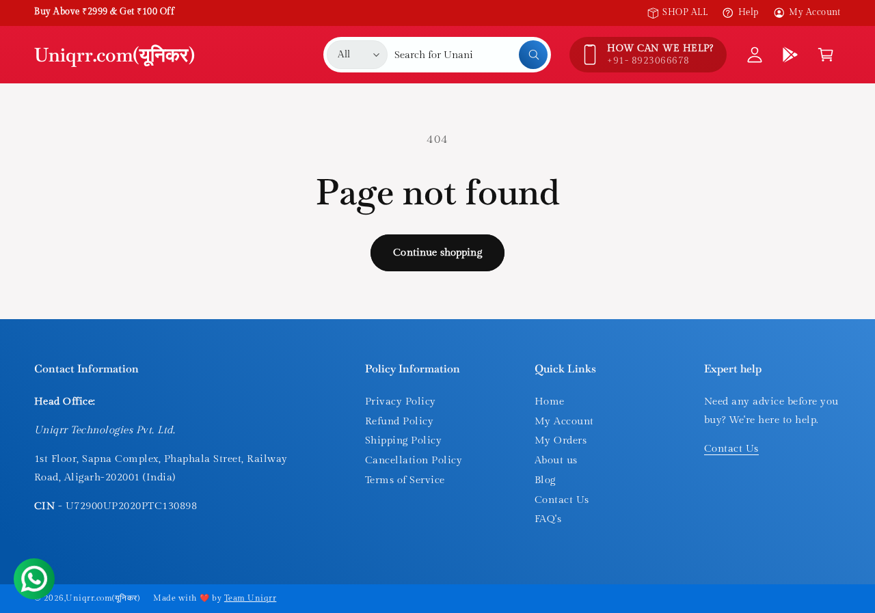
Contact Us (562, 500)
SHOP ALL (685, 12)
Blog (545, 480)
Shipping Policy (403, 440)
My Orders (561, 440)
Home (550, 401)
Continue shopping (437, 252)
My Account (815, 12)
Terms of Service (405, 480)
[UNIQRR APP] (790, 54)
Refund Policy (399, 421)
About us (556, 460)
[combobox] (471, 54)
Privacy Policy (400, 401)
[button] (826, 54)
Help (748, 12)
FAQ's (548, 519)
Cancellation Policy (413, 460)
